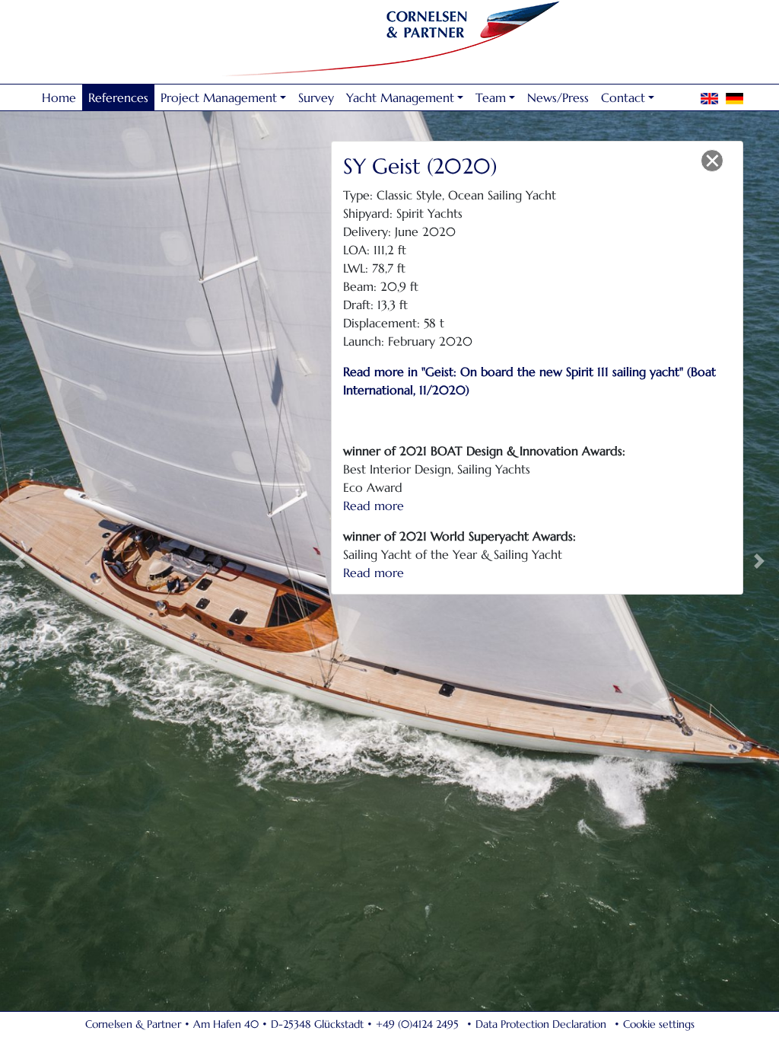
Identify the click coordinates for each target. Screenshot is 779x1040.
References (118, 97)
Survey (316, 97)
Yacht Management (400, 97)
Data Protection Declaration (540, 1024)
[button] (19, 560)
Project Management (219, 97)
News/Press (558, 97)
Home (59, 97)
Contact (623, 97)
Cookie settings (659, 1024)
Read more (373, 505)
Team (490, 97)
